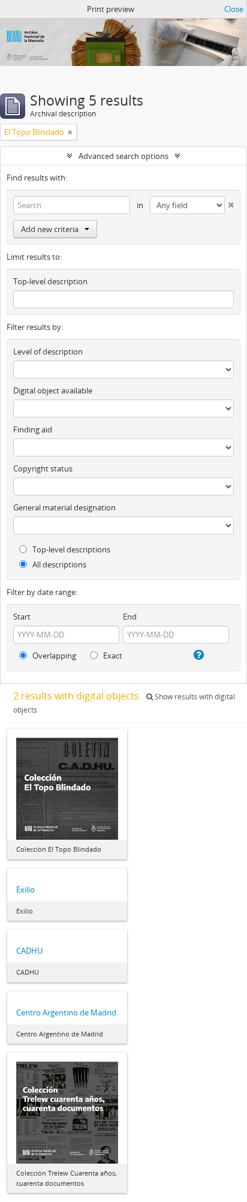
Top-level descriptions (70, 549)
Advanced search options (123, 156)
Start (22, 616)
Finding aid (32, 429)
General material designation (64, 507)
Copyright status (43, 468)
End (130, 616)
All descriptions (58, 564)
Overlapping (53, 655)
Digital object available (52, 390)
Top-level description (50, 281)
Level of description (48, 351)
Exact (111, 655)
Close (233, 9)
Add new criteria (50, 229)
